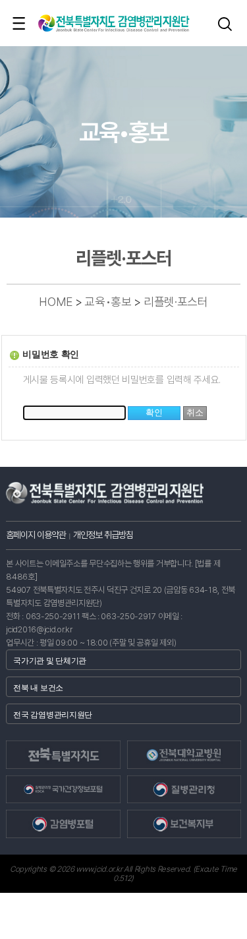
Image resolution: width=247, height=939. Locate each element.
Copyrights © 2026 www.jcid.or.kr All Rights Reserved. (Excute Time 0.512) (123, 873)
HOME (55, 302)
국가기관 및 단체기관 (49, 660)
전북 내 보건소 (38, 687)
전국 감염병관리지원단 (52, 714)
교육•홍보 (108, 302)
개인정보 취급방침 (103, 535)
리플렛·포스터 (176, 302)
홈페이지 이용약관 (36, 535)
